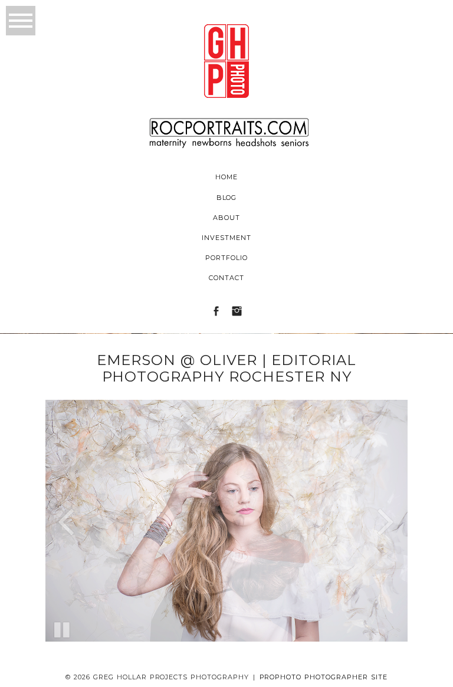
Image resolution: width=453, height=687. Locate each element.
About (226, 217)
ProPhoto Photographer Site (324, 677)
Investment (226, 238)
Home (226, 177)
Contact (226, 278)
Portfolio (226, 258)
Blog (226, 197)
